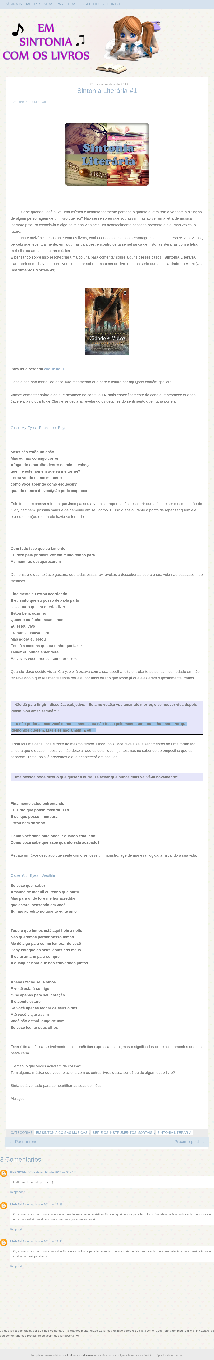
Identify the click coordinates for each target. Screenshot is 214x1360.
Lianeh (16, 1204)
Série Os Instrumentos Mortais (122, 1132)
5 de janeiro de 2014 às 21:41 (43, 1241)
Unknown (18, 1172)
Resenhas (43, 4)
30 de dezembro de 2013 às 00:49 (51, 1172)
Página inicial (18, 4)
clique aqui (54, 369)
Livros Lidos (91, 4)
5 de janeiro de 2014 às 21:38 (43, 1204)
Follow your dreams (80, 1355)
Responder (17, 1192)
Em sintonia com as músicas (62, 1132)
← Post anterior (24, 1141)
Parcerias (66, 4)
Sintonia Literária (174, 1132)
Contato (115, 4)
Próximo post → (189, 1141)
